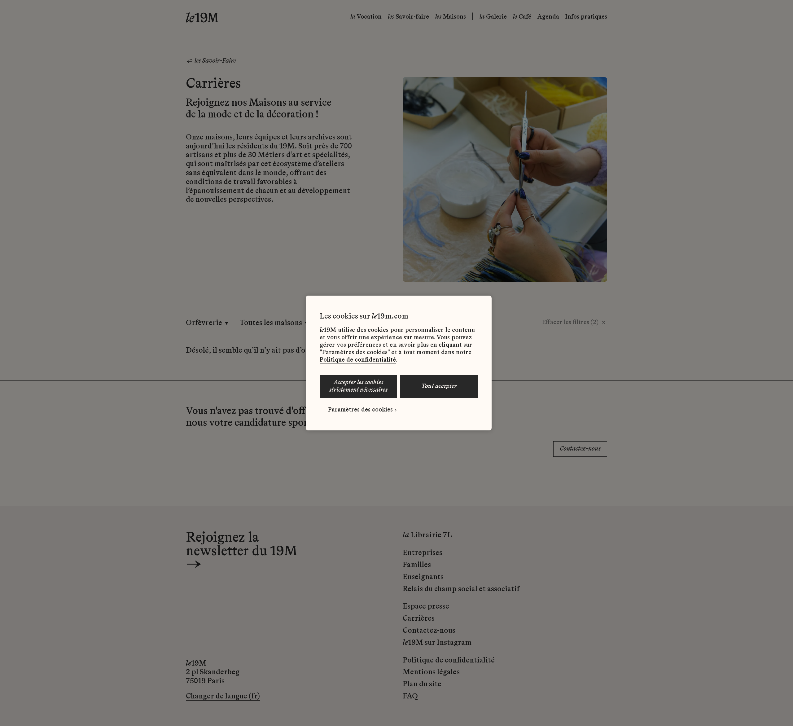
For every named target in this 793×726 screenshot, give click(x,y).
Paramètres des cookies (360, 410)
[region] (399, 363)
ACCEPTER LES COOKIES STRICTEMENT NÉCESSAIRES (358, 386)
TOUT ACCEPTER (439, 386)
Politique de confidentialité (358, 360)
